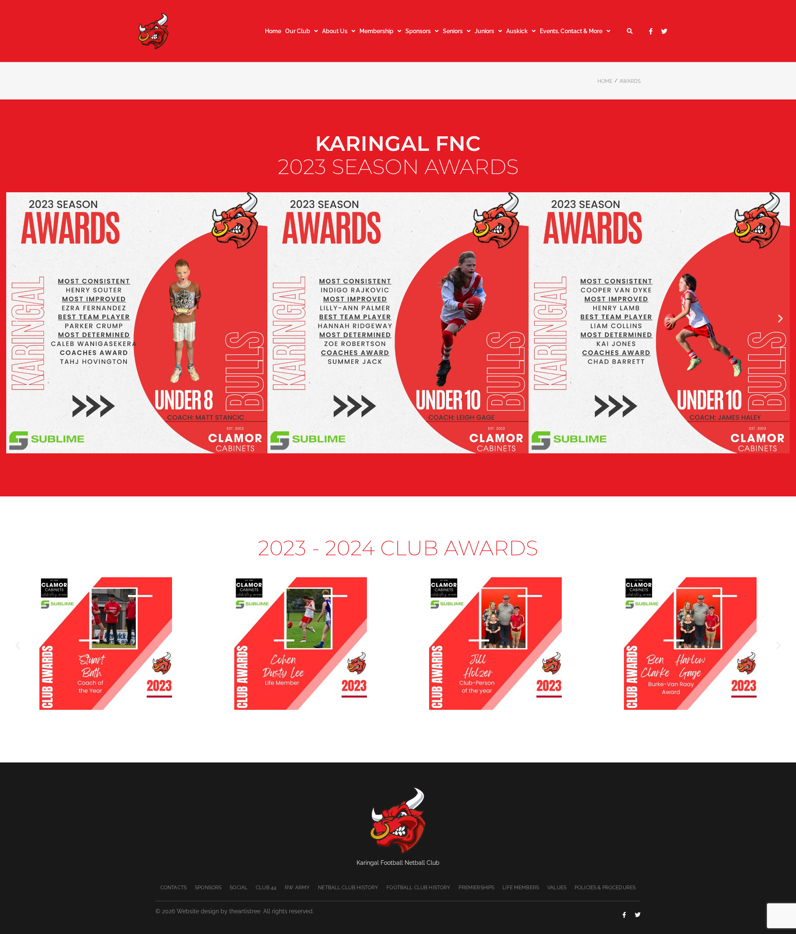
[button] (15, 318)
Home (604, 81)
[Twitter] (664, 31)
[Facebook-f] (651, 31)
